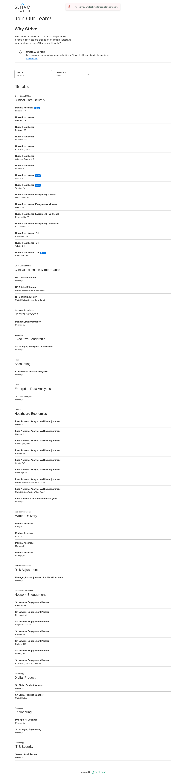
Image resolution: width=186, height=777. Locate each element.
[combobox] (56, 75)
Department (61, 72)
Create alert (31, 58)
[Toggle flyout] (88, 74)
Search (20, 72)
